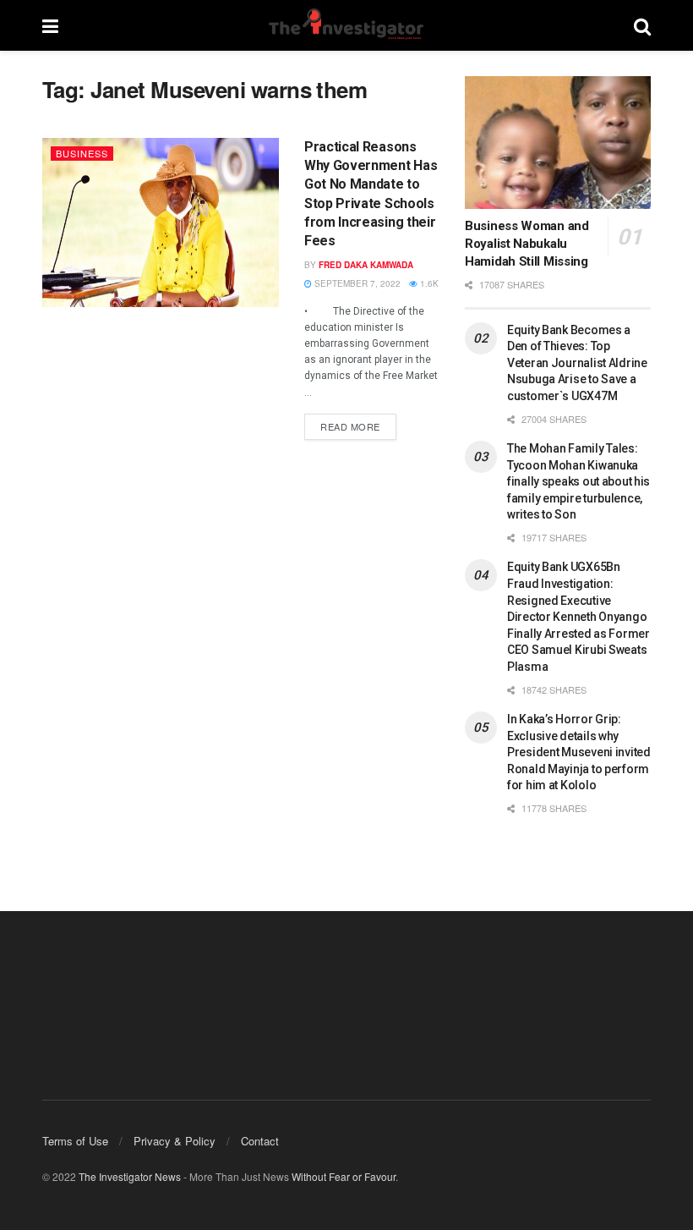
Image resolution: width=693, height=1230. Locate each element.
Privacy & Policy (175, 1141)
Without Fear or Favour (344, 1176)
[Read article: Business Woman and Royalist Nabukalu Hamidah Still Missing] (558, 142)
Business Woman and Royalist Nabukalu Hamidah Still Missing (527, 243)
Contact (260, 1141)
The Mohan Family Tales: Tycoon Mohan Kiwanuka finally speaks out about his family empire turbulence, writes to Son (578, 481)
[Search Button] (642, 25)
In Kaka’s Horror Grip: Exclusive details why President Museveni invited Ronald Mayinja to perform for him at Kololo (579, 752)
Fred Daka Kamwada (366, 265)
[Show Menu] (50, 25)
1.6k (428, 283)
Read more (358, 423)
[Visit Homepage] (346, 25)
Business (82, 153)
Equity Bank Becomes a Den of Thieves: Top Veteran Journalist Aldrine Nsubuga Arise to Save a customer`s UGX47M (577, 363)
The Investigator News (130, 1176)
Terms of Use (75, 1141)
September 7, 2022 (356, 283)
